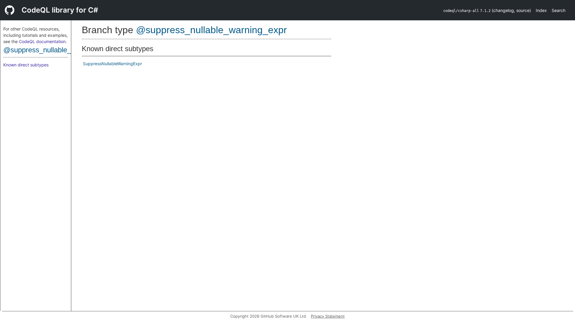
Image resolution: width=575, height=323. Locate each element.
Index (541, 10)
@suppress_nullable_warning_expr (58, 50)
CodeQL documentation (42, 41)
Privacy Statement (328, 316)
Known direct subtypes (26, 64)
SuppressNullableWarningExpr (112, 63)
